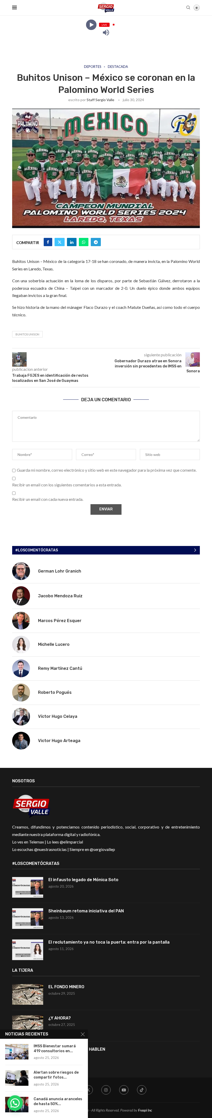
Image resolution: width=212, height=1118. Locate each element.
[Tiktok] (141, 1090)
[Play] (91, 24)
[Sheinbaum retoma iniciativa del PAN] (27, 918)
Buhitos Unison (27, 334)
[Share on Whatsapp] (83, 242)
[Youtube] (123, 1090)
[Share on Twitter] (60, 242)
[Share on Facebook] (48, 242)
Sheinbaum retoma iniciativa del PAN (86, 910)
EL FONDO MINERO (66, 986)
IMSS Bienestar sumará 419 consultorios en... (55, 1048)
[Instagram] (106, 1090)
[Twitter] (88, 1090)
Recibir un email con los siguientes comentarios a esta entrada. (67, 484)
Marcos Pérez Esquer (59, 620)
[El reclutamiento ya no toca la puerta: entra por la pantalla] (27, 949)
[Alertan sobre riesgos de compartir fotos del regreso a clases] (16, 1078)
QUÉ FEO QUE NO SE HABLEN (77, 1049)
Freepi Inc (145, 1110)
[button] (15, 1103)
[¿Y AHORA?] (27, 1025)
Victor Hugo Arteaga (59, 740)
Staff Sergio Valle (100, 100)
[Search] (188, 8)
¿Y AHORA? (59, 1018)
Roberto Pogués (55, 692)
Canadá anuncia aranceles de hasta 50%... (58, 1101)
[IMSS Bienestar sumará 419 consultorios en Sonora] (16, 1051)
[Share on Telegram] (96, 242)
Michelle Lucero (54, 644)
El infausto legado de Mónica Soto (83, 879)
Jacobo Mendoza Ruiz (60, 595)
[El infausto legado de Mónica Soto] (27, 887)
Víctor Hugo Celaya (57, 716)
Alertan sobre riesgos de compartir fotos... (56, 1075)
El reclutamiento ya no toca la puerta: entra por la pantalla (109, 942)
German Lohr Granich (59, 571)
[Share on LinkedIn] (72, 242)
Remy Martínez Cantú (60, 668)
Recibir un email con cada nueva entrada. (47, 499)
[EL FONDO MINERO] (27, 994)
